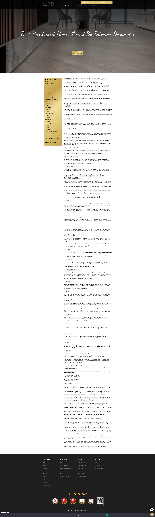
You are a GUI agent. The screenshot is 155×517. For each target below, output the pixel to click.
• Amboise (48, 109)
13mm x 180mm (82, 465)
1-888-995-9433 (78, 494)
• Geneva (48, 117)
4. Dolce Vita (48, 119)
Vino (61, 462)
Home (62, 5)
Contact (101, 5)
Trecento (62, 474)
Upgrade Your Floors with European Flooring (51, 143)
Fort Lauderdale (99, 468)
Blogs (44, 476)
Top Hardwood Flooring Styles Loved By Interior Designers (52, 98)
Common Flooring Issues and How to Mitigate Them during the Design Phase (52, 138)
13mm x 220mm (82, 468)
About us (94, 5)
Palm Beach (98, 465)
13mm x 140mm (82, 462)
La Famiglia (63, 465)
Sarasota (97, 471)
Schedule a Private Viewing (103, 2)
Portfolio (67, 5)
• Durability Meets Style (50, 89)
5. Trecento (47, 125)
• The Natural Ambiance (51, 87)
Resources (106, 5)
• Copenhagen (49, 115)
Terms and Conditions (49, 488)
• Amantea (48, 121)
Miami (96, 462)
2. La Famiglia (48, 107)
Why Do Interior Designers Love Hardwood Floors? (52, 82)
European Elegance (65, 468)
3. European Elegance (50, 113)
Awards (45, 474)
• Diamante (48, 123)
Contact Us (76, 53)
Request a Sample (87, 2)
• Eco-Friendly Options (50, 91)
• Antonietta (48, 111)
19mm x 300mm (82, 476)
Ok (107, 515)
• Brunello (48, 103)
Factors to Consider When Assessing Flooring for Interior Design (52, 133)
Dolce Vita (63, 471)
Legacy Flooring (64, 476)
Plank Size (80, 5)
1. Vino (46, 101)
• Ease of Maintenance (50, 93)
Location (87, 5)
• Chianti (47, 105)
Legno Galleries (82, 510)
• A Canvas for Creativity (51, 95)
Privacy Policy (47, 485)
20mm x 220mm (82, 471)
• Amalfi (47, 127)
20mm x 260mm (82, 474)
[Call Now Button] (152, 514)
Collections (73, 5)
